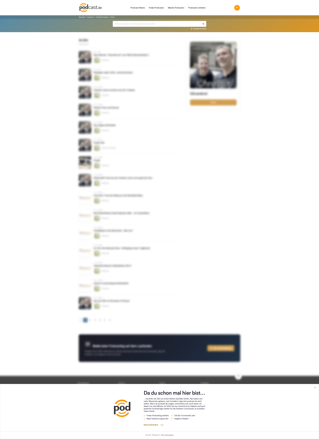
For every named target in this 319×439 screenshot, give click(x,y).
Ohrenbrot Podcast (102, 17)
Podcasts (90, 17)
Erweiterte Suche (199, 29)
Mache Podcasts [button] (176, 7)
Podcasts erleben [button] (196, 7)
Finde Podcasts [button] (156, 7)
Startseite (82, 17)
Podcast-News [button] (137, 7)
